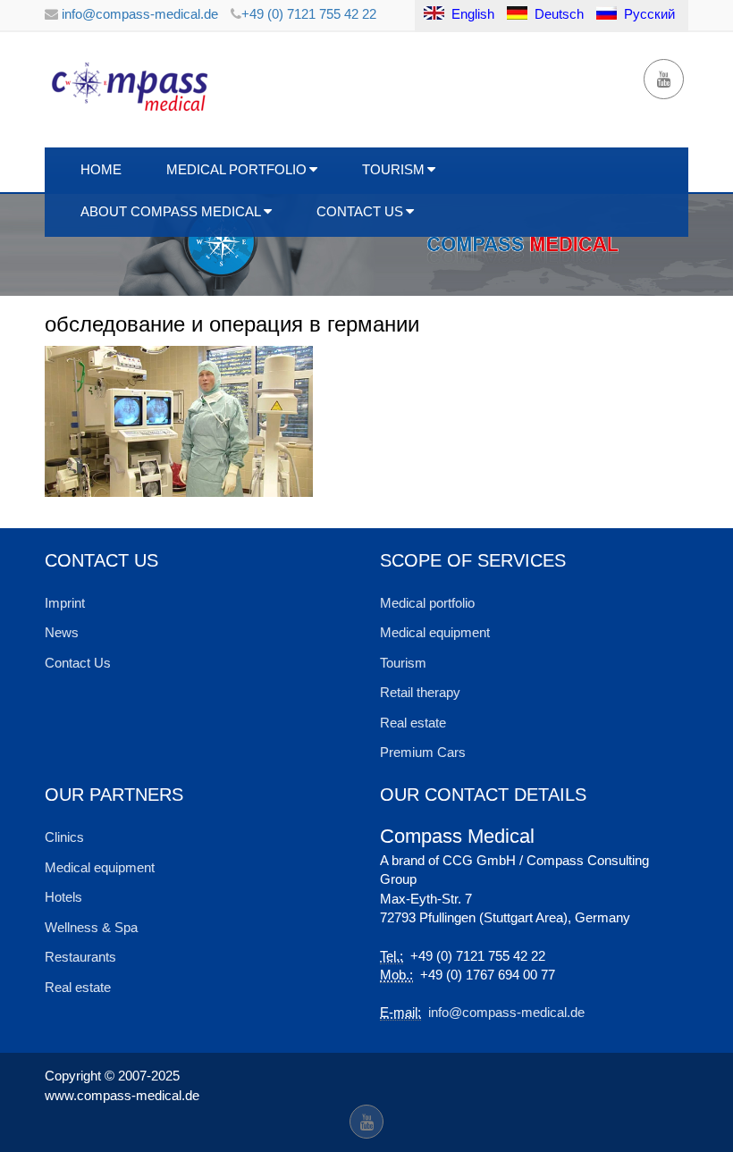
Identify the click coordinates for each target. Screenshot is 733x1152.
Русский (649, 13)
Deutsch (559, 13)
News (62, 632)
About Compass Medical (170, 211)
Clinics (64, 837)
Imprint (65, 602)
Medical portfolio (427, 602)
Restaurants (80, 956)
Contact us (359, 211)
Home (101, 169)
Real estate (413, 722)
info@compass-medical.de (138, 13)
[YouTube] (664, 79)
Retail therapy (420, 692)
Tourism (393, 169)
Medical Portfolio (236, 169)
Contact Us (78, 662)
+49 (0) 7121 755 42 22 (308, 13)
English (471, 13)
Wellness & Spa (91, 927)
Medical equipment (435, 632)
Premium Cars (423, 752)
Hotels (63, 896)
